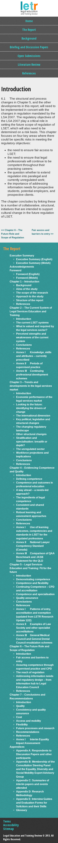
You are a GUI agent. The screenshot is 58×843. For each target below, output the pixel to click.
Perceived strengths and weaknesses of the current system (32, 337)
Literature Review (29, 64)
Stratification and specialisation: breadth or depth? (31, 441)
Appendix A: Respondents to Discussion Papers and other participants (34, 754)
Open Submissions (29, 56)
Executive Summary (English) (34, 259)
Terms (7, 821)
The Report (29, 29)
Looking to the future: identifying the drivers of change (31, 408)
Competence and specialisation (35, 594)
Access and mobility (28, 720)
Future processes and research (35, 728)
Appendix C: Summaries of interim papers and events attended (32, 784)
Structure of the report (29, 300)
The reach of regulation (30, 672)
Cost (19, 717)
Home (29, 21)
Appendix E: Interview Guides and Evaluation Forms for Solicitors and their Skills (34, 802)
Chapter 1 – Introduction (24, 281)
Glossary (21, 810)
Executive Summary (22, 255)
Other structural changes (31, 434)
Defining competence (29, 478)
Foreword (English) (27, 274)
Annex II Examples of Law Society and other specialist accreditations (33, 628)
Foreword (15, 270)
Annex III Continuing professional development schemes (32, 374)
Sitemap (8, 829)
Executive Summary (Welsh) (33, 262)
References (29, 73)
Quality (20, 705)
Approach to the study (30, 296)
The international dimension (33, 415)
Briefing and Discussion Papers (29, 47)
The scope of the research (32, 292)
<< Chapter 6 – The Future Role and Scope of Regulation (12, 234)
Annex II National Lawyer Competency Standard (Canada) (33, 546)
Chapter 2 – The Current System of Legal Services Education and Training (31, 311)
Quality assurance (27, 597)
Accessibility (11, 825)
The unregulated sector (30, 449)
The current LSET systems (32, 322)
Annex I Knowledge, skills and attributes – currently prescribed (33, 356)
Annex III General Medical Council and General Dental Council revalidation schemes (34, 639)
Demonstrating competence (33, 579)
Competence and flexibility (32, 583)
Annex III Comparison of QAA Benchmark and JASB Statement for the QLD (35, 557)
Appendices (17, 746)
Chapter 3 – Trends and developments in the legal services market (31, 386)
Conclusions (24, 344)
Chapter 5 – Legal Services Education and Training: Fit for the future (30, 568)
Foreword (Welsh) (27, 277)
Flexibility (22, 724)
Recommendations (27, 731)
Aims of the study (27, 288)
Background (29, 38)
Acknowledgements (22, 266)
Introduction (23, 318)
